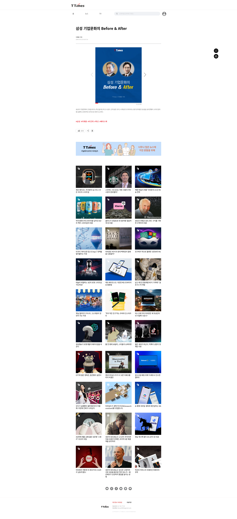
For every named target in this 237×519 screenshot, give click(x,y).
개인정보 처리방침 (117, 502)
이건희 (91, 121)
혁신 (97, 121)
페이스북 (104, 121)
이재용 (84, 121)
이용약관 (129, 502)
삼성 (78, 121)
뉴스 (86, 13)
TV (100, 13)
